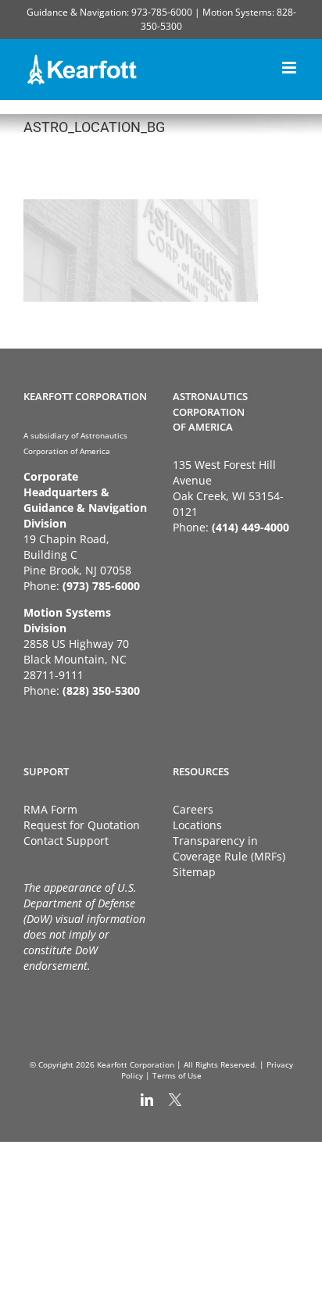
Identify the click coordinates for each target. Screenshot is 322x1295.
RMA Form (50, 809)
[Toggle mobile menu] (290, 65)
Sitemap (194, 871)
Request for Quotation (81, 824)
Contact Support (66, 840)
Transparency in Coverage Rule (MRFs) (229, 848)
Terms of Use (177, 1075)
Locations (197, 824)
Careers (193, 809)
